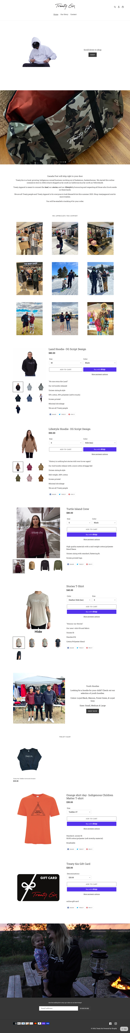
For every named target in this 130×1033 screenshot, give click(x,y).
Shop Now (92, 711)
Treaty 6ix (99, 1028)
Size (50, 359)
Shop (92, 55)
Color (85, 359)
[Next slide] (69, 162)
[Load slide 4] (65, 162)
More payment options (100, 374)
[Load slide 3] (63, 162)
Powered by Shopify (110, 1028)
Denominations (73, 874)
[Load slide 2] (62, 162)
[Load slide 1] (60, 162)
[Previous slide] (56, 162)
